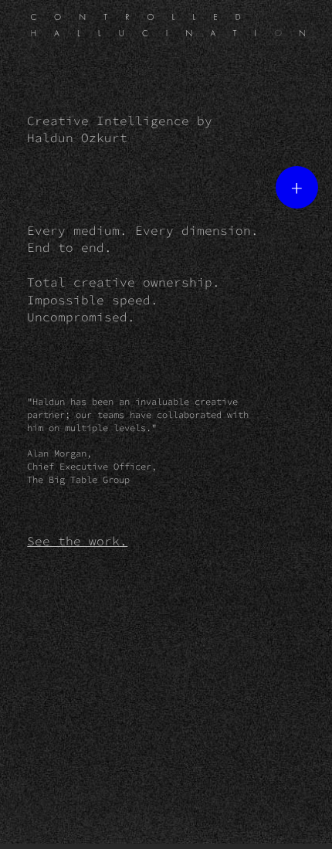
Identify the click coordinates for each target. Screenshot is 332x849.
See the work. (77, 540)
